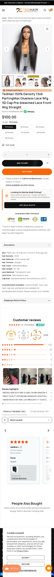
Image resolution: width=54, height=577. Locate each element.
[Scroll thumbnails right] (49, 376)
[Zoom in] (47, 29)
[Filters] (4, 420)
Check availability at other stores (20, 185)
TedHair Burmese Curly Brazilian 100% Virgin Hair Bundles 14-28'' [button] (20, 478)
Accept (25, 557)
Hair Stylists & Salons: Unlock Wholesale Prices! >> (27, 2)
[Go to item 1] (11, 376)
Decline (25, 564)
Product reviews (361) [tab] (14, 411)
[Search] (45, 10)
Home (4, 18)
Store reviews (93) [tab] (39, 411)
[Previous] (6, 431)
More (46, 335)
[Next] (48, 431)
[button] (47, 49)
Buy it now (27, 172)
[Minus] (5, 155)
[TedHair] (27, 10)
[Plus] (48, 155)
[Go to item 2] (28, 376)
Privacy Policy (22, 551)
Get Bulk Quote (27, 205)
